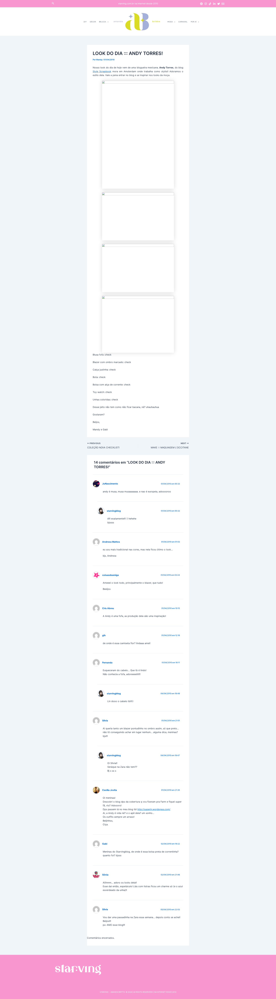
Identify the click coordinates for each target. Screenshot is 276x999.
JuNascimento (110, 483)
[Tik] (210, 3)
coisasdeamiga (110, 575)
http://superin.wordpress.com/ (153, 809)
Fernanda (107, 662)
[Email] (223, 3)
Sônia (105, 874)
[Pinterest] (201, 3)
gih (104, 635)
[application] (107, 22)
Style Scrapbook (102, 71)
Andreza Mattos (111, 541)
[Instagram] (205, 3)
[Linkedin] (214, 3)
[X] (218, 3)
